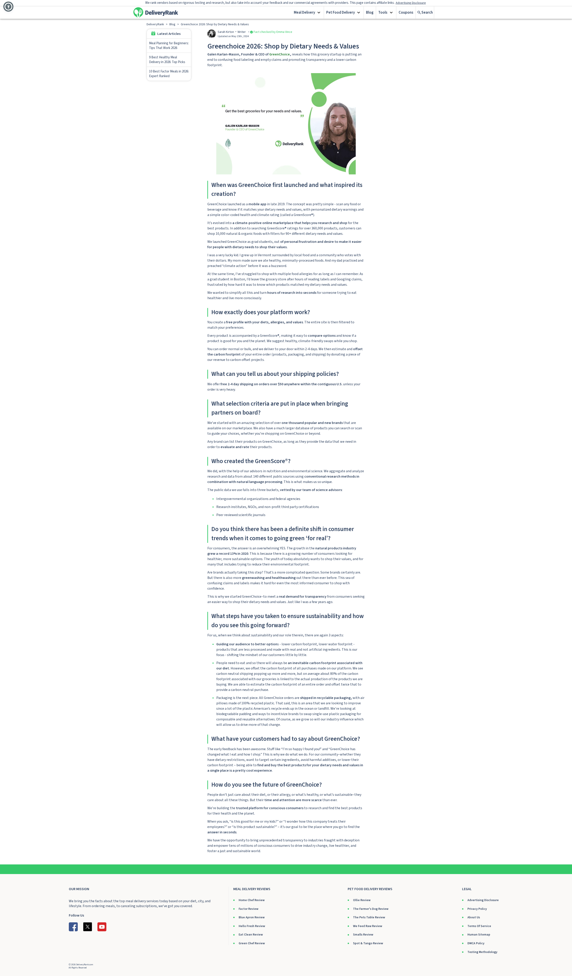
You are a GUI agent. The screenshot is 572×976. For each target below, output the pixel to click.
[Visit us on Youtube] (101, 926)
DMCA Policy (475, 943)
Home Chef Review (252, 900)
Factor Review (248, 909)
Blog (370, 12)
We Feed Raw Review (367, 926)
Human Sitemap (478, 934)
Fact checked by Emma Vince (273, 32)
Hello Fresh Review (252, 926)
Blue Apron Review (252, 917)
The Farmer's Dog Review (370, 909)
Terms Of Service (479, 926)
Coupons (406, 12)
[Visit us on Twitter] (87, 926)
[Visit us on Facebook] (73, 926)
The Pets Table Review (369, 917)
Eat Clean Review (251, 934)
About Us (473, 917)
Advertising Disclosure (483, 900)
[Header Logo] (155, 12)
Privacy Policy (477, 909)
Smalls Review (363, 934)
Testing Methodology (482, 952)
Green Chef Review (252, 943)
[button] (308, 12)
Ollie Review (361, 900)
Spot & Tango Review (368, 943)
